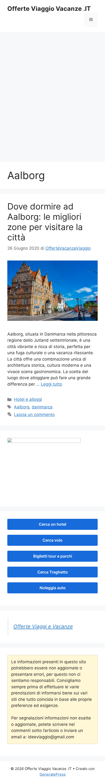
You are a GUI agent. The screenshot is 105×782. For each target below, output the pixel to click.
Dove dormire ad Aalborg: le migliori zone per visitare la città (45, 221)
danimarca (42, 406)
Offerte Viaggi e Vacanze (43, 626)
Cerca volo (52, 540)
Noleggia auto (53, 587)
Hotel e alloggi (28, 399)
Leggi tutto (51, 384)
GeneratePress (53, 774)
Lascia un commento (34, 414)
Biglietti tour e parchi (52, 556)
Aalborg (21, 406)
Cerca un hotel (52, 524)
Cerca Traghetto (52, 572)
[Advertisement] (52, 102)
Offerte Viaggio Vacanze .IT (49, 8)
